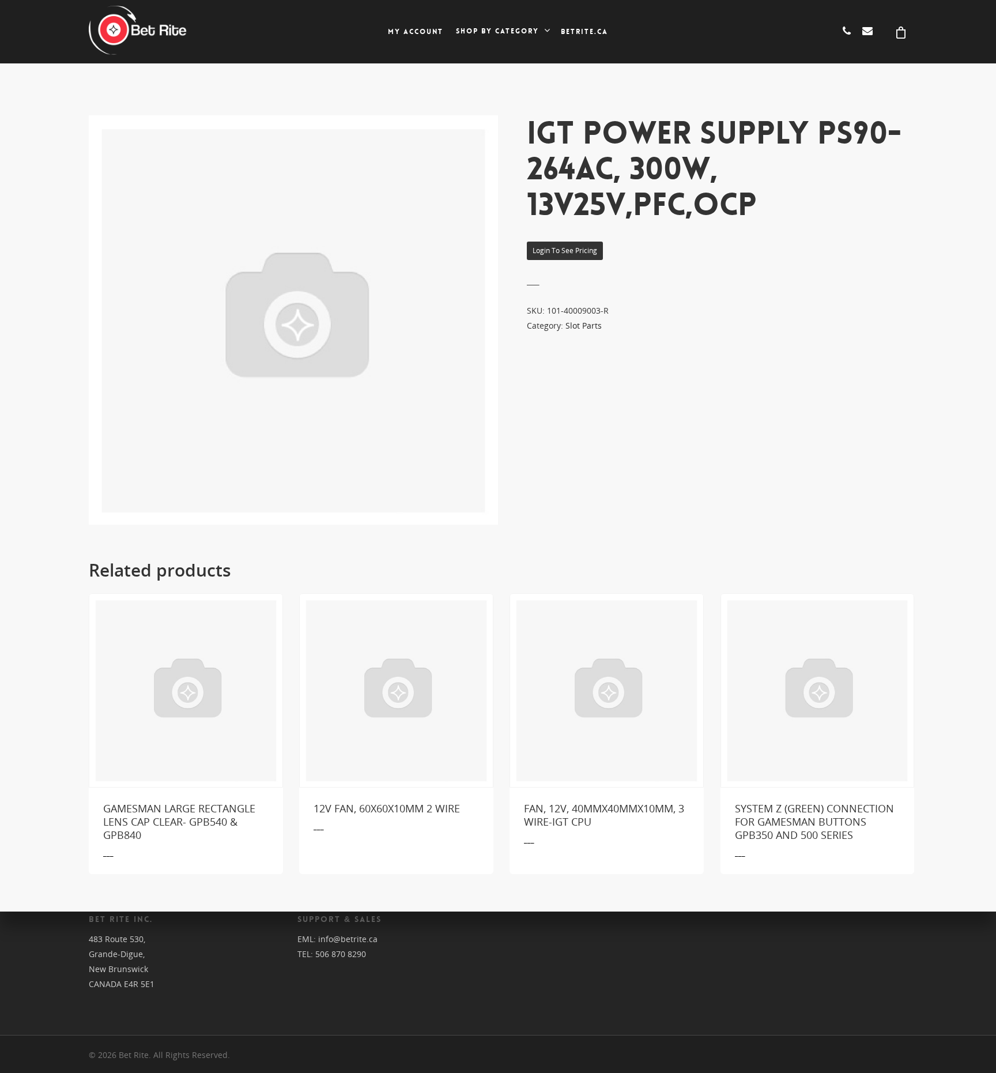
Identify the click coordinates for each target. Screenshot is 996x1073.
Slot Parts (583, 325)
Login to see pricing (565, 250)
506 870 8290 (340, 953)
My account (415, 31)
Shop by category (497, 31)
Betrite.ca (584, 31)
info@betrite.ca (348, 938)
